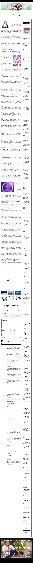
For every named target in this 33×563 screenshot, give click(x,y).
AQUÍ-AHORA (26, 279)
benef (25, 509)
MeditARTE (9, 445)
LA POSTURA (26, 470)
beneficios (27, 509)
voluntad (25, 528)
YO (26, 528)
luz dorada (26, 516)
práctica (25, 524)
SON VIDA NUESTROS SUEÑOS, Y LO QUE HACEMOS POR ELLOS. (4, 298)
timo (29, 527)
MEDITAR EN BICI (15, 305)
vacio (23, 528)
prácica (24, 524)
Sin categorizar (25, 496)
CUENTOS (25, 485)
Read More (16, 284)
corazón (27, 512)
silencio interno (26, 527)
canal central (29, 509)
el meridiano (29, 512)
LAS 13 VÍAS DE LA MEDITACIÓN (11, 297)
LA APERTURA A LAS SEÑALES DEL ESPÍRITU (27, 268)
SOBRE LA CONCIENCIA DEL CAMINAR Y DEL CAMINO (18, 298)
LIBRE (25, 287)
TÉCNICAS (25, 498)
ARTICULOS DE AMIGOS (25, 483)
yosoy (27, 528)
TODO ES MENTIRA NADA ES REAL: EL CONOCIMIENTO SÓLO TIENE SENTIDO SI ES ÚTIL (27, 332)
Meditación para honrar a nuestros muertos (26, 188)
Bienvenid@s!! (26, 473)
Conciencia (9, 391)
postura (25, 521)
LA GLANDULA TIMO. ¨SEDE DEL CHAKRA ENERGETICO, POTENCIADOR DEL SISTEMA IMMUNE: (27, 314)
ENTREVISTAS (25, 487)
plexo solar (26, 520)
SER (24, 527)
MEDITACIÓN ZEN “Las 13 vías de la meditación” (27, 298)
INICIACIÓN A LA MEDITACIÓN (26, 494)
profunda (26, 523)
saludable (29, 524)
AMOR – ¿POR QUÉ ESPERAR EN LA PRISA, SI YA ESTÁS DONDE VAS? (27, 323)
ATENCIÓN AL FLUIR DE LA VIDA (26, 417)
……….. (24, 480)
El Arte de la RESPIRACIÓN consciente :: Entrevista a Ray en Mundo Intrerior (27, 69)
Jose (7, 418)
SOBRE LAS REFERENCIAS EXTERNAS (26, 408)
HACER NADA (26, 276)
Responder (9, 363)
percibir (24, 520)
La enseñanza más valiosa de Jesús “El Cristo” (27, 100)
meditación (26, 517)
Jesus (8, 345)
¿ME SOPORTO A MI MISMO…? (7, 305)
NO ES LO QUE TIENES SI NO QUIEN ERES (26, 283)
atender (24, 509)
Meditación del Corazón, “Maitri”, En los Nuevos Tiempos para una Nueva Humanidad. (27, 135)
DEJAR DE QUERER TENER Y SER (18, 277)
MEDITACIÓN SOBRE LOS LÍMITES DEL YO (27, 447)
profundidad (28, 523)
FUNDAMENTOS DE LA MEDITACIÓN (14, 12)
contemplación (24, 512)
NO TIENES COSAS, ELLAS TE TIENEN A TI (27, 220)
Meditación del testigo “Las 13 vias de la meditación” (27, 59)
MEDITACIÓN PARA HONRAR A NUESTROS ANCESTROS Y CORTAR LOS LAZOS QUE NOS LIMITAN (27, 108)
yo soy (28, 528)
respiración (27, 524)
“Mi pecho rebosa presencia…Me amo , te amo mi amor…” (27, 169)
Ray (17, 16)
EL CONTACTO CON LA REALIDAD (26, 242)
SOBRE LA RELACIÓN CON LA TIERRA (27, 372)
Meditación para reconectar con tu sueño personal (26, 178)
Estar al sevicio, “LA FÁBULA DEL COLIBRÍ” (27, 120)
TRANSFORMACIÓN (26, 502)
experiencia (25, 513)
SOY (28, 527)
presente (24, 523)
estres (23, 513)
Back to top (29, 561)
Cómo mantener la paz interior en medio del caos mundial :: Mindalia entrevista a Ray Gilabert (27, 77)
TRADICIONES (25, 500)
